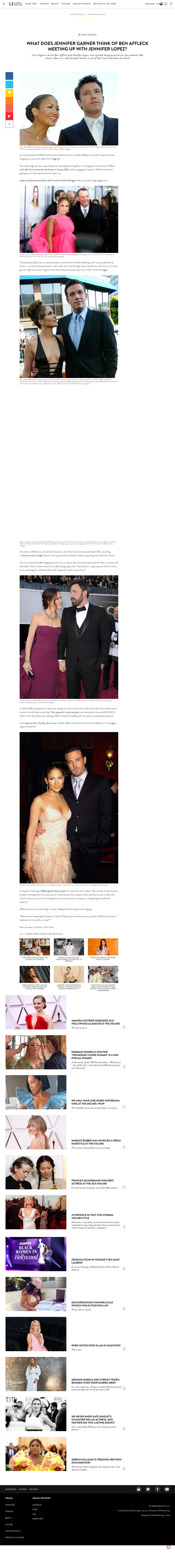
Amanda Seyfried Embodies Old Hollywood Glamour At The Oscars (95, 1022)
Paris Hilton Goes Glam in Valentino (96, 1345)
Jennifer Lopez (46, 934)
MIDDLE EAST (37, 1518)
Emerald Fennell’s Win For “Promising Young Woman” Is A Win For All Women (94, 1055)
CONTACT (23, 1489)
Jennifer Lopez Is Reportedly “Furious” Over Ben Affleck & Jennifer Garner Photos (69, 987)
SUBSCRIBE (150, 4)
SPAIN (34, 1509)
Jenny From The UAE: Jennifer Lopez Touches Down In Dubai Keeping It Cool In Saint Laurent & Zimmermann (103, 988)
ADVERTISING (10, 1489)
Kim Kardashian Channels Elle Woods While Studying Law (92, 1304)
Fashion (44, 4)
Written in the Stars (104, 4)
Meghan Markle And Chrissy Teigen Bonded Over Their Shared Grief (95, 1381)
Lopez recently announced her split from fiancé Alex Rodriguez (48, 180)
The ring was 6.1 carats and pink (65, 712)
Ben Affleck (58, 934)
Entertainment (77, 14)
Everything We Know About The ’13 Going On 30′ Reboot (35, 958)
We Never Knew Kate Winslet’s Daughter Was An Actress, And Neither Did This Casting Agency (93, 1420)
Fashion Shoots (82, 4)
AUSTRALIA (37, 1505)
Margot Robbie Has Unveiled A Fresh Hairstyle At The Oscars (96, 1142)
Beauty (55, 4)
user (165, 3)
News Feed (31, 4)
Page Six (56, 158)
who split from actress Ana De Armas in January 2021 (44, 169)
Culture (65, 4)
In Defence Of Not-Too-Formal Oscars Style (92, 1216)
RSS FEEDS (34, 1489)
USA (34, 1514)
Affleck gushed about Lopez (53, 891)
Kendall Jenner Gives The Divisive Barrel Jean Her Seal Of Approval (69, 959)
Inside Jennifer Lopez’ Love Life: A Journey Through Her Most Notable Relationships (35, 987)
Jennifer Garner (96, 14)
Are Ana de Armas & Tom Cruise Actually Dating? (103, 958)
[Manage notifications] (169, 1547)
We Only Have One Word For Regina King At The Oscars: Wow (95, 1102)
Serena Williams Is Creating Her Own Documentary (96, 1461)
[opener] (171, 4)
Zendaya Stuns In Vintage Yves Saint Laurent (95, 1261)
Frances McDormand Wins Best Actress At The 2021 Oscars (92, 1182)
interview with (40, 723)
